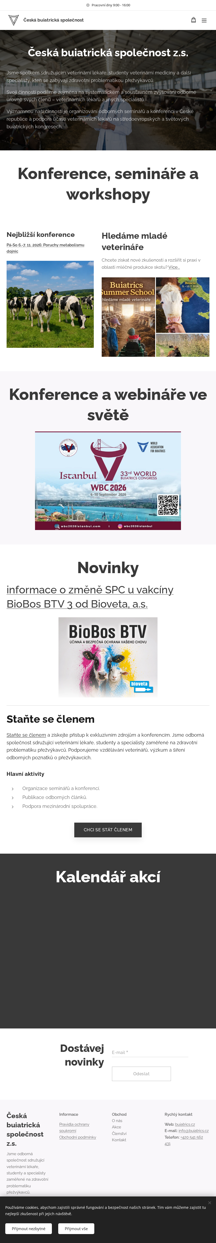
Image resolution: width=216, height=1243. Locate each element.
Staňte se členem (26, 735)
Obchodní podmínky (77, 1137)
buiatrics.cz (185, 1124)
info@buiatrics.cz (194, 1130)
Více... (174, 267)
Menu (204, 20)
